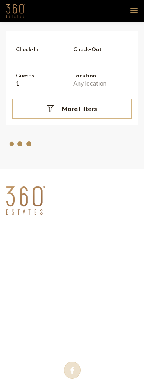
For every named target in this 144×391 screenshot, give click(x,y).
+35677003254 (45, 320)
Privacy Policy (44, 231)
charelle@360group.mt (55, 334)
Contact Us (39, 264)
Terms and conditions (57, 248)
